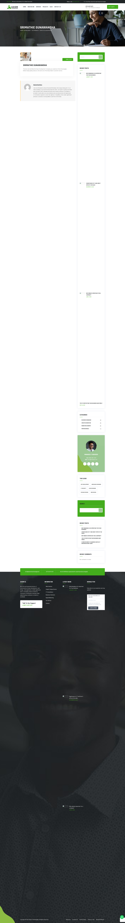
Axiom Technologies (34, 919)
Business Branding (86, 420)
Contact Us (57, 7)
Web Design (93, 492)
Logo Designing (92, 488)
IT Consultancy (49, 592)
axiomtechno (37, 85)
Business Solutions (50, 595)
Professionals (85, 428)
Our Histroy (48, 600)
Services (38, 7)
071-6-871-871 (75, 1)
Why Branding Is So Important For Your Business (93, 74)
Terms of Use (91, 919)
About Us (68, 919)
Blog (51, 7)
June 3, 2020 (88, 296)
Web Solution (49, 586)
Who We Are (31, 7)
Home (24, 7)
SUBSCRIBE (93, 608)
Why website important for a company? (93, 294)
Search (82, 504)
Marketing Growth (86, 425)
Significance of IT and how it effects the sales (93, 184)
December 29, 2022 (90, 187)
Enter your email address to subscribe (94, 596)
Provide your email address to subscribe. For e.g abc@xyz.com (94, 604)
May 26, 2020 (82, 405)
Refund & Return (100, 919)
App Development (85, 484)
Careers (48, 603)
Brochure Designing (96, 484)
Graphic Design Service (51, 589)
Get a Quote (112, 7)
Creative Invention (86, 423)
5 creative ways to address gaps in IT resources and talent (91, 542)
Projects (45, 7)
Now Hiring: (9, 1)
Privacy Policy (82, 919)
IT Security (83, 488)
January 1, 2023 (89, 77)
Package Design (84, 492)
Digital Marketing (50, 597)
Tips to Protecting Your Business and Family (91, 403)
